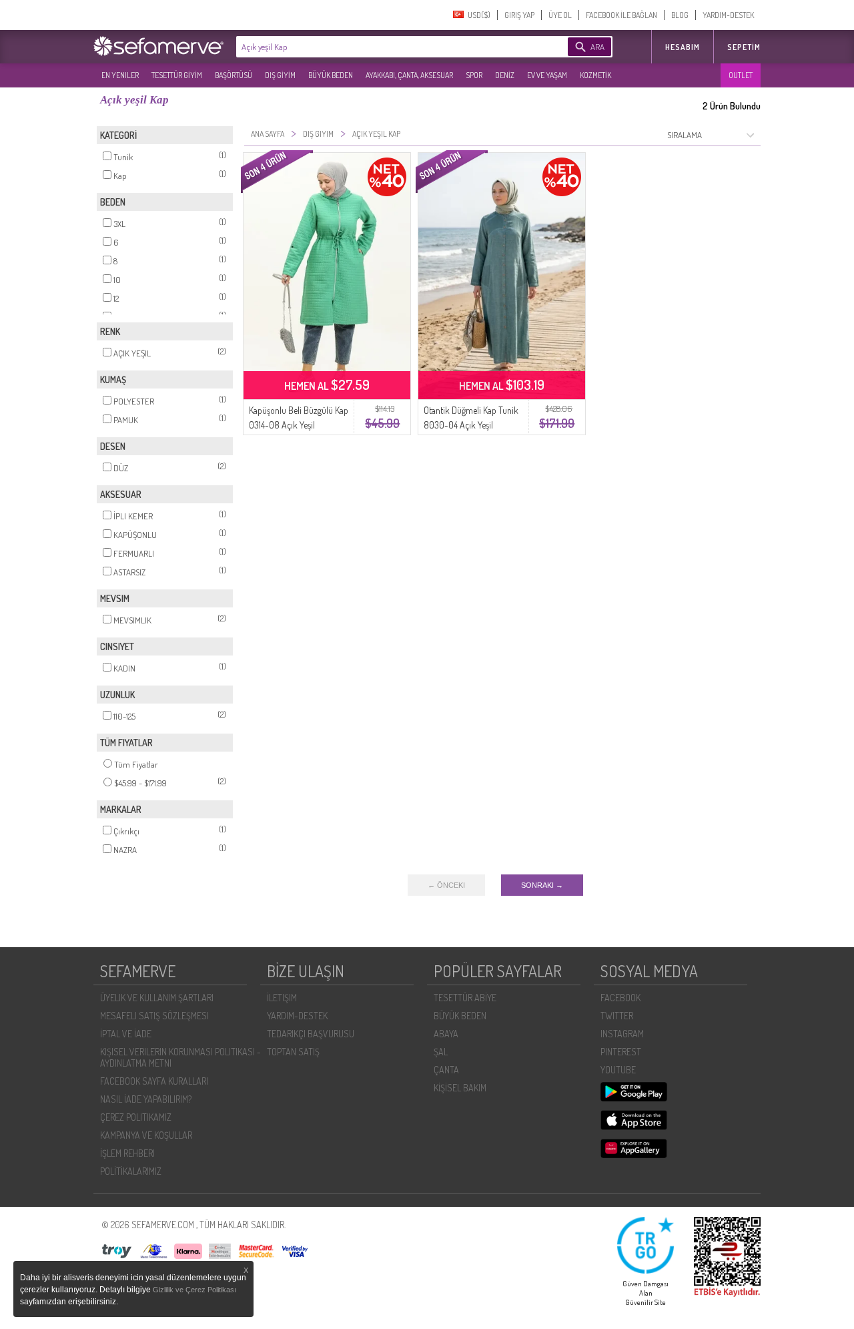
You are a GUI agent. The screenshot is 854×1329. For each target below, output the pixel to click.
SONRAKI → (542, 885)
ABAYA (446, 1033)
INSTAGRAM (622, 1033)
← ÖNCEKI (446, 885)
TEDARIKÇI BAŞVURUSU (310, 1033)
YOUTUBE (618, 1069)
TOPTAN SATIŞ (293, 1051)
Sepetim (744, 47)
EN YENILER (120, 75)
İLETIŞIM (282, 997)
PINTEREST (620, 1051)
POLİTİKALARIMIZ (130, 1171)
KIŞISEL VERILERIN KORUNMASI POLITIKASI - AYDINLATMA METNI (180, 1057)
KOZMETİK (595, 75)
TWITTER (616, 1015)
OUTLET (741, 75)
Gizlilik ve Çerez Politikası (194, 1290)
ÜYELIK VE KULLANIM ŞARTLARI (157, 997)
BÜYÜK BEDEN (330, 75)
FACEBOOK (620, 997)
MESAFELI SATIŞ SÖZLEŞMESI (154, 1015)
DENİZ (504, 75)
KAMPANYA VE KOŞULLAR (146, 1135)
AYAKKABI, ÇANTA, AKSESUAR (409, 75)
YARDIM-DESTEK (728, 15)
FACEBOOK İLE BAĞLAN (621, 15)
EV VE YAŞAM (547, 75)
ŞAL (441, 1051)
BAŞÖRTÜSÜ (233, 75)
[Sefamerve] (161, 46)
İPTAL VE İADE (125, 1033)
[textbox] (381, 46)
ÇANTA (446, 1069)
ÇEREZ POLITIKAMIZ (135, 1117)
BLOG (680, 15)
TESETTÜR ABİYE (465, 997)
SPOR (474, 75)
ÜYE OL (560, 15)
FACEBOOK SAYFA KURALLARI (154, 1081)
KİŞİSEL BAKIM (460, 1087)
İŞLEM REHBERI (127, 1153)
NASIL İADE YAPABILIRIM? (145, 1099)
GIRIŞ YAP (519, 15)
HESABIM (682, 47)
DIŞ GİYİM (280, 75)
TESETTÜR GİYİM (176, 75)
